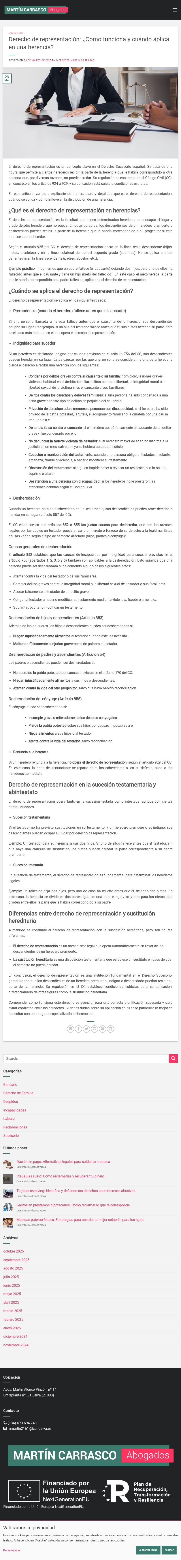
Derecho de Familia (18, 1093)
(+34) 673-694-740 (22, 1423)
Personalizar (11, 1550)
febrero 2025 (13, 1319)
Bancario (10, 1085)
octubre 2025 (13, 1251)
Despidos (10, 1102)
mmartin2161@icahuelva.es (29, 1428)
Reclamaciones (15, 1127)
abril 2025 (11, 1302)
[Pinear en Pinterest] (102, 1029)
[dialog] (90, 1540)
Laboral (9, 1119)
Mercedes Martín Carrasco (75, 60)
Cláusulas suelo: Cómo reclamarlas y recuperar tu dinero (60, 1176)
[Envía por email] (94, 1029)
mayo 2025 (12, 1294)
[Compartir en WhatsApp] (70, 1029)
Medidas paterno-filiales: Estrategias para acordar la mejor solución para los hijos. (80, 1220)
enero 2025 (12, 1328)
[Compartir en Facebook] (78, 1029)
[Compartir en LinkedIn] (110, 1029)
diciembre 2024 (15, 1336)
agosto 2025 (13, 1268)
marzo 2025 (12, 1311)
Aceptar (169, 1550)
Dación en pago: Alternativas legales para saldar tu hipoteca (63, 1162)
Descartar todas (148, 1550)
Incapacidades (14, 1110)
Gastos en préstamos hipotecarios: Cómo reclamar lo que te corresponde (73, 1205)
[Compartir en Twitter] (86, 1029)
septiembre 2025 (16, 1260)
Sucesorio (16, 33)
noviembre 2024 (15, 1345)
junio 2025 (11, 1285)
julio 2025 (11, 1277)
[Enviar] (173, 1058)
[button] (175, 9)
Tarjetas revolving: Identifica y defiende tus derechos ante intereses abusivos (76, 1191)
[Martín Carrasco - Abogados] (36, 9)
